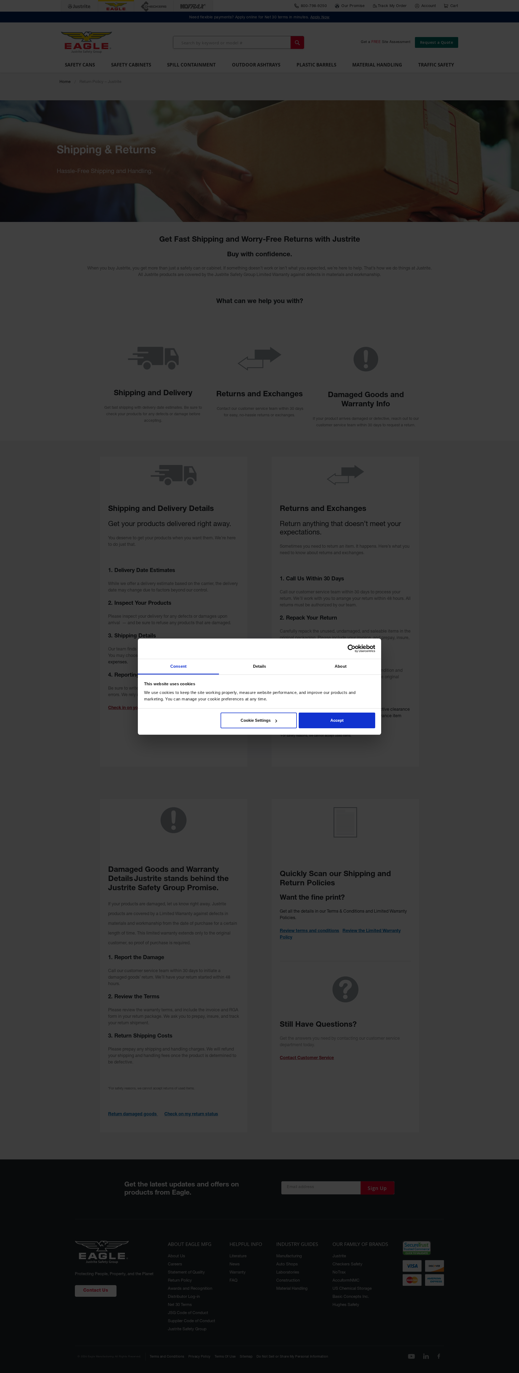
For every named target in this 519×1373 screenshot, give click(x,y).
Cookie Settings (256, 720)
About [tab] (341, 666)
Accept (337, 720)
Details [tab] (259, 666)
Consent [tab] (178, 666)
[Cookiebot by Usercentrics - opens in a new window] (351, 648)
